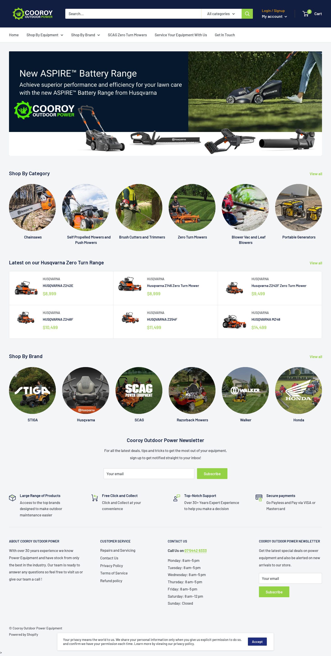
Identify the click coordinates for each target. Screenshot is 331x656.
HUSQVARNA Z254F (162, 319)
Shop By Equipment (42, 34)
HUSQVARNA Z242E (58, 285)
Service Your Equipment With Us (181, 34)
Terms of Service (114, 573)
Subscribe (212, 473)
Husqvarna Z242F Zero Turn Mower (279, 285)
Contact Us (109, 558)
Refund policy (111, 580)
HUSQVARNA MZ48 (266, 319)
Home (14, 34)
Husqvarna (51, 279)
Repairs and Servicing (117, 550)
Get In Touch (225, 34)
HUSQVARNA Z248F (58, 319)
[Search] (247, 14)
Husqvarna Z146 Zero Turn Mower (173, 285)
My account (272, 16)
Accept (257, 642)
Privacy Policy (111, 565)
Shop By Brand (83, 34)
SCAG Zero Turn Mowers (127, 34)
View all (316, 173)
